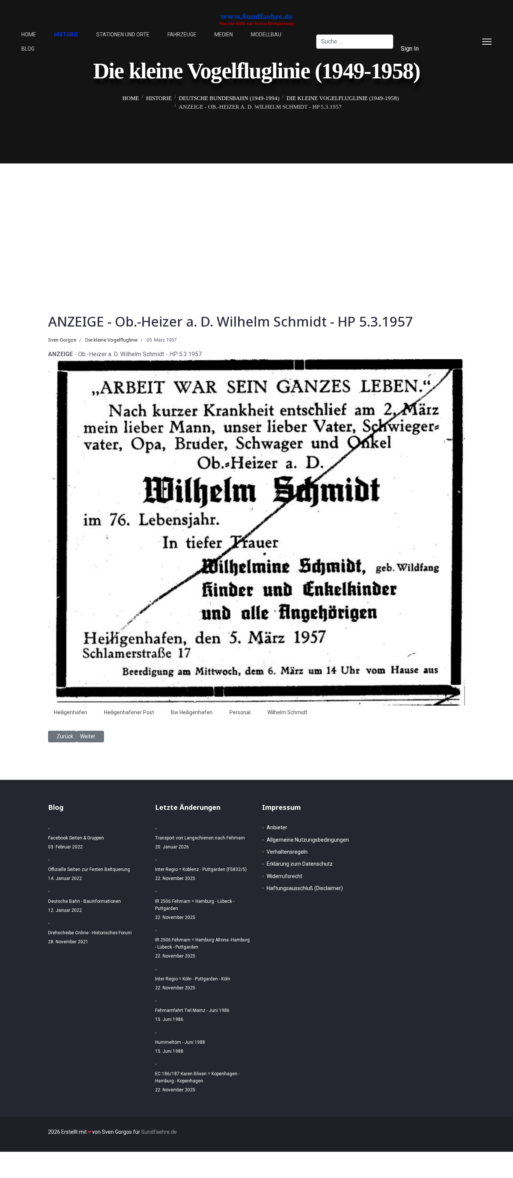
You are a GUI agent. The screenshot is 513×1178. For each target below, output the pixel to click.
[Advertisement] (256, 219)
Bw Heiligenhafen (192, 712)
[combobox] (354, 41)
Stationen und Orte (122, 34)
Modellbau (266, 34)
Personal (239, 712)
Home (28, 34)
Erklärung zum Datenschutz (300, 864)
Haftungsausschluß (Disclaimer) (305, 888)
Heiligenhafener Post (129, 712)
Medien (223, 34)
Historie (66, 34)
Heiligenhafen (70, 712)
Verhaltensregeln (287, 852)
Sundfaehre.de (159, 1132)
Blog (28, 49)
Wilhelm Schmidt (287, 712)
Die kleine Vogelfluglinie (111, 340)
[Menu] (487, 41)
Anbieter (277, 827)
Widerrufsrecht (284, 876)
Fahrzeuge (181, 34)
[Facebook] (449, 34)
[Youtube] (449, 48)
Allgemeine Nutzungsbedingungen (308, 840)
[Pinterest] (461, 34)
